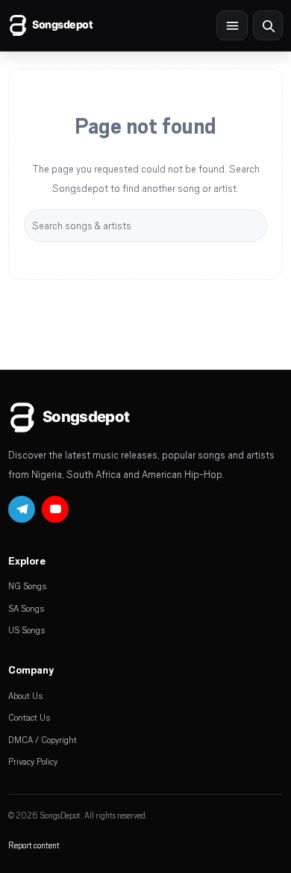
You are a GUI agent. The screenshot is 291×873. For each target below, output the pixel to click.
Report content (34, 845)
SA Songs (26, 608)
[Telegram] (21, 509)
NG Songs (27, 585)
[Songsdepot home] (68, 25)
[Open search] (268, 25)
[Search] (255, 225)
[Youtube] (55, 509)
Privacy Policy (32, 761)
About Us (25, 695)
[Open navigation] (232, 25)
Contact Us (29, 717)
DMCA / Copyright (42, 739)
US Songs (26, 630)
